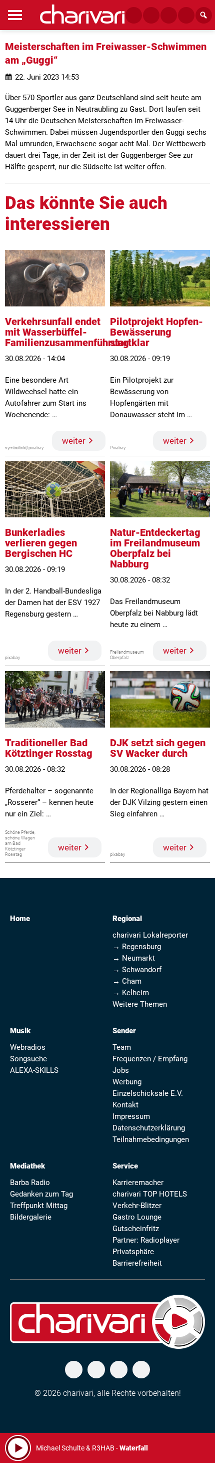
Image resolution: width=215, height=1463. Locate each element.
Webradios (28, 1047)
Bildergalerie (31, 1217)
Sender (124, 1030)
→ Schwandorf (137, 969)
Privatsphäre (133, 1251)
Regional (127, 918)
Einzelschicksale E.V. (147, 1093)
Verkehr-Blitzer (137, 1205)
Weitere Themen (139, 1004)
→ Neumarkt (133, 958)
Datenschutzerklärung (148, 1127)
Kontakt (125, 1104)
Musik (20, 1030)
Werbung (127, 1081)
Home (20, 918)
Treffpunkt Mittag (39, 1205)
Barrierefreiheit (137, 1263)
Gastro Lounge (137, 1217)
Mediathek (27, 1166)
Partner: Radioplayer (146, 1240)
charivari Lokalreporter (150, 935)
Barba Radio (30, 1182)
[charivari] (82, 14)
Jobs (120, 1070)
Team (121, 1047)
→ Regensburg (136, 946)
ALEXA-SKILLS (34, 1070)
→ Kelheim (130, 992)
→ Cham (127, 981)
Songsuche (28, 1058)
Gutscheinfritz (135, 1228)
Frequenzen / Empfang (150, 1058)
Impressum (131, 1116)
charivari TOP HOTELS (149, 1194)
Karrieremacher (138, 1182)
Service (125, 1166)
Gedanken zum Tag (41, 1194)
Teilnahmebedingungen (150, 1139)
